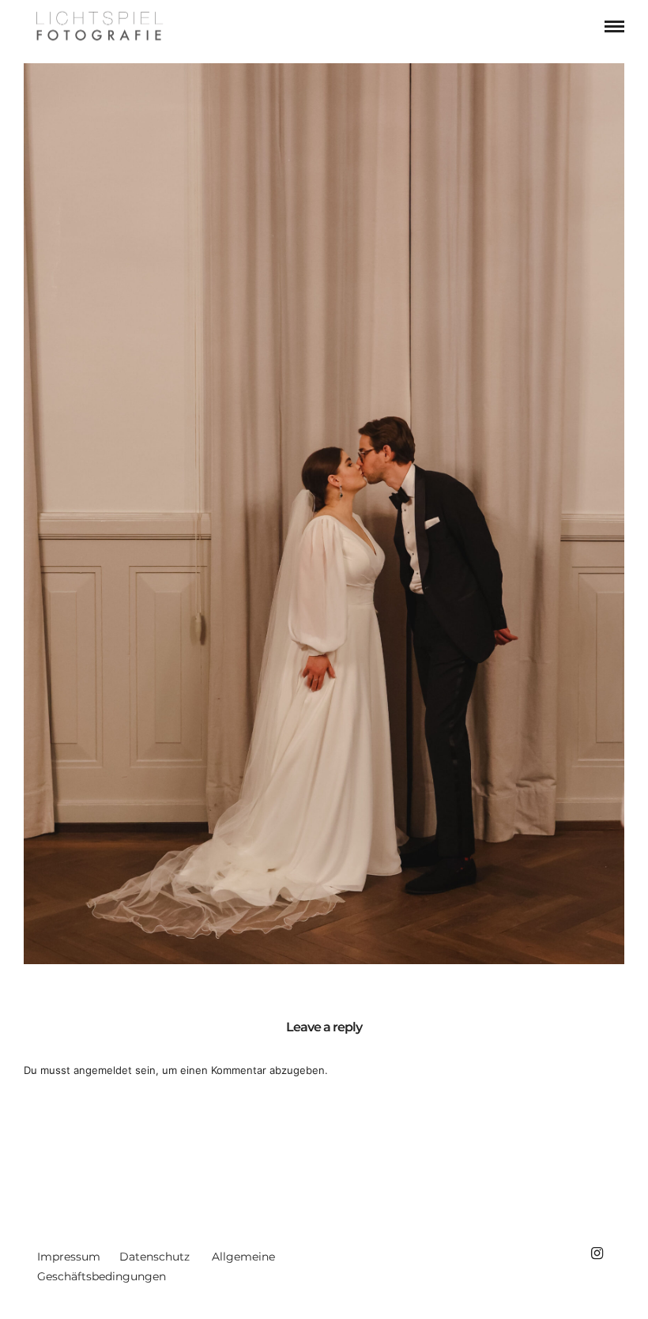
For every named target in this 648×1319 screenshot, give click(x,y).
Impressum (68, 1256)
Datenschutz (154, 1256)
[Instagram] (596, 1253)
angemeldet (102, 1070)
